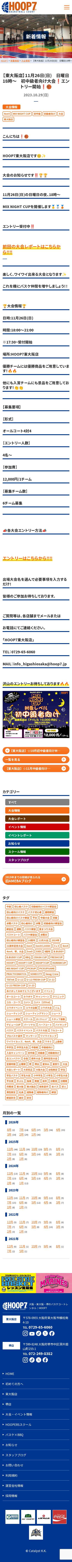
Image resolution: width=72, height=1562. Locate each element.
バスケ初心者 (35, 912)
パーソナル (29, 1024)
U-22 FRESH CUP (16, 985)
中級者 (34, 1047)
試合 (29, 1097)
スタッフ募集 (58, 1019)
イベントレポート (20, 835)
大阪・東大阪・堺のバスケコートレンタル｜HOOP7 (48, 1306)
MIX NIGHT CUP (21, 113)
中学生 (9, 1047)
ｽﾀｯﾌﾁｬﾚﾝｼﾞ (42, 1019)
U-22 (52, 979)
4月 (58, 1129)
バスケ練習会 (30, 934)
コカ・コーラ (13, 1002)
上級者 (58, 1041)
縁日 (21, 1097)
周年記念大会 (50, 1058)
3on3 (29, 946)
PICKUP (31, 968)
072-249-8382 (40, 1353)
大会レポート (17, 818)
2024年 (55, 940)
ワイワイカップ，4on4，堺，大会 (24, 1041)
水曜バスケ (12, 923)
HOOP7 (10, 962)
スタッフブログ (18, 860)
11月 (22, 1149)
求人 (64, 1086)
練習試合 (11, 1097)
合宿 (25, 1058)
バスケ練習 (30, 929)
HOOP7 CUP (25, 962)
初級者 (41, 1052)
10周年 (31, 940)
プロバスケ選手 (14, 1036)
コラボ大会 (46, 1007)
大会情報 (11, 107)
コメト (26, 1002)
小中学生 (38, 1075)
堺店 (37, 1064)
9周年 (47, 951)
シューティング (14, 1013)
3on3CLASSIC (43, 946)
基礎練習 (49, 912)
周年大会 (35, 1058)
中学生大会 (22, 1047)
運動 (19, 929)
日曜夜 (53, 1080)
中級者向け (47, 1047)
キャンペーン (42, 996)
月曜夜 (9, 1086)
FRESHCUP (56, 957)
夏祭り (56, 1064)
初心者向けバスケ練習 (17, 917)
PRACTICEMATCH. (16, 974)
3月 (9, 1134)
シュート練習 (13, 1019)
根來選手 (43, 1086)
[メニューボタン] (67, 7)
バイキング (61, 1024)
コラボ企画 (31, 1007)
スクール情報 (17, 851)
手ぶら (20, 1080)
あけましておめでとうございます (23, 990)
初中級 (37, 113)
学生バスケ (12, 1075)
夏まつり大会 (46, 929)
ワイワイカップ (48, 1036)
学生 (63, 1069)
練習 (54, 1092)
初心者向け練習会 (15, 940)
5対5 (38, 951)
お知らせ (14, 843)
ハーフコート (45, 1024)
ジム (57, 1007)
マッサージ (31, 1036)
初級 (55, 917)
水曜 (38, 923)
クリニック (58, 996)
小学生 (49, 1075)
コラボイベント (14, 1007)
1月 (33, 1134)
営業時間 (11, 1064)
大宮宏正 (28, 1069)
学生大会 (25, 1075)
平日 (35, 917)
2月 (21, 1134)
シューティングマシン (37, 1013)
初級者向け (49, 113)
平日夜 (9, 1080)
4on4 (7, 113)
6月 (33, 1129)
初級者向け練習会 (53, 923)
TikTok (10, 979)
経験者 (30, 1092)
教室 (37, 1080)
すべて (12, 802)
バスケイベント (25, 1030)
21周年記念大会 (14, 946)
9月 (46, 1149)
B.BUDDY (59, 951)
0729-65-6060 (40, 1327)
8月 (9, 1129)
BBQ (27, 957)
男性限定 (11, 1092)
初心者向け (27, 923)
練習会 (9, 929)
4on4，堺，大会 (15, 951)
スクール (28, 1019)
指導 (29, 1080)
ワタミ (48, 1041)
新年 (44, 1080)
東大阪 (20, 1086)
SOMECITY (36, 974)
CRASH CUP (40, 957)
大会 (61, 113)
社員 (21, 1092)
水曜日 (43, 934)
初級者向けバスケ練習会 (43, 906)
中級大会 (44, 917)
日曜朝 (63, 1080)
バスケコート (13, 934)
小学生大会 (61, 1075)
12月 (10, 1149)
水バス (55, 1086)
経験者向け (42, 1092)
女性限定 (52, 1069)
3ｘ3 (56, 946)
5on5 (30, 951)
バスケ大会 (41, 1030)
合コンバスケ (13, 1058)
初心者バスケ (21, 906)
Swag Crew (51, 974)
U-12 (20, 979)
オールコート (13, 996)
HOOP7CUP (42, 962)
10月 (34, 1149)
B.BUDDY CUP (14, 957)
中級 (8, 906)
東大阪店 (8, 119)
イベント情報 (17, 827)
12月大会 (43, 940)
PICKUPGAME (47, 968)
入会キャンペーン (15, 1052)
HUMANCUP (59, 962)
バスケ (9, 1030)
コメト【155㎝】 (42, 1002)
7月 (21, 1129)
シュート (55, 1013)
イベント (48, 990)
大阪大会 (40, 1069)
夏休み (45, 1064)
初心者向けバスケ (15, 912)
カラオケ (28, 996)
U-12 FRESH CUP (36, 979)
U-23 (31, 985)
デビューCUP (13, 1024)
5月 (46, 1129)
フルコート (56, 1030)
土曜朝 (22, 1064)
